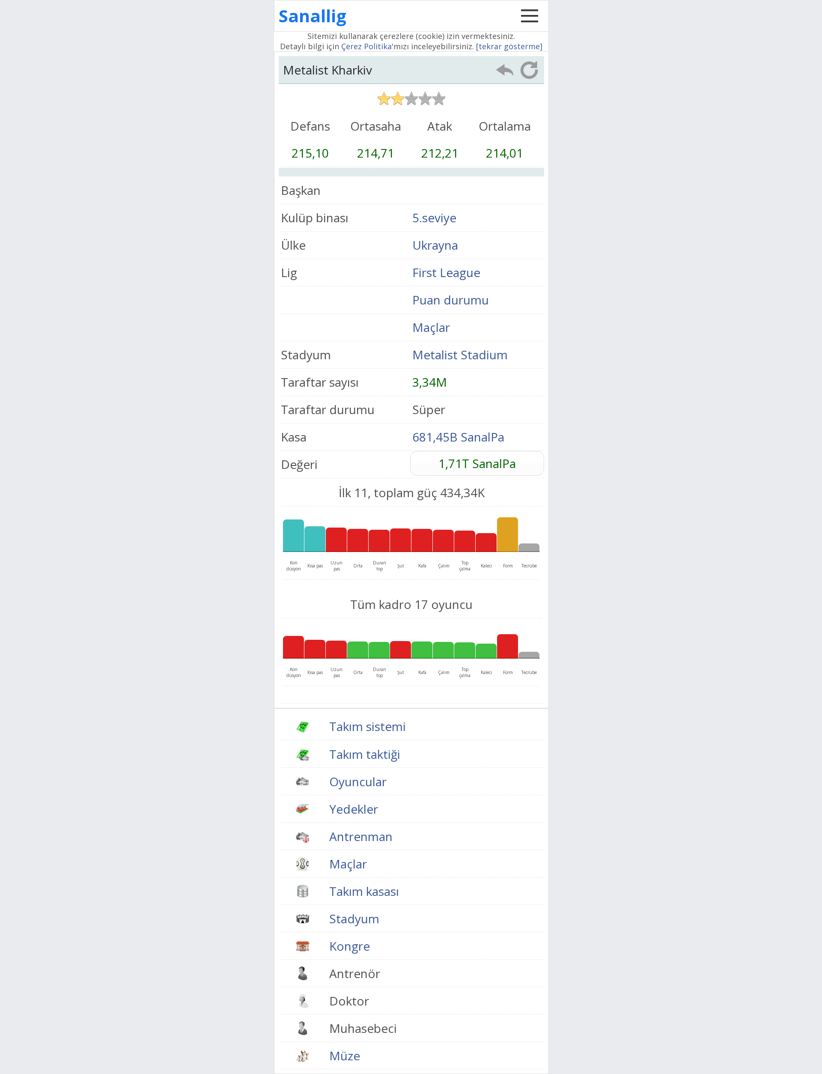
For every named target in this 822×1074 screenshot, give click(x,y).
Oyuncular (358, 781)
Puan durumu (450, 300)
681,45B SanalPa (458, 437)
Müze (344, 1055)
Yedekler (353, 809)
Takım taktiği (364, 754)
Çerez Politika (366, 46)
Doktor (349, 1001)
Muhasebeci (363, 1028)
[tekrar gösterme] (509, 46)
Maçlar (431, 327)
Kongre (349, 946)
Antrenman (361, 836)
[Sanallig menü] (529, 25)
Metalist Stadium (460, 354)
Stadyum (354, 918)
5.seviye (434, 217)
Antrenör (354, 973)
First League (446, 272)
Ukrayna (435, 245)
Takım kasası (364, 891)
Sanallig (312, 15)
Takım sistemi (367, 726)
